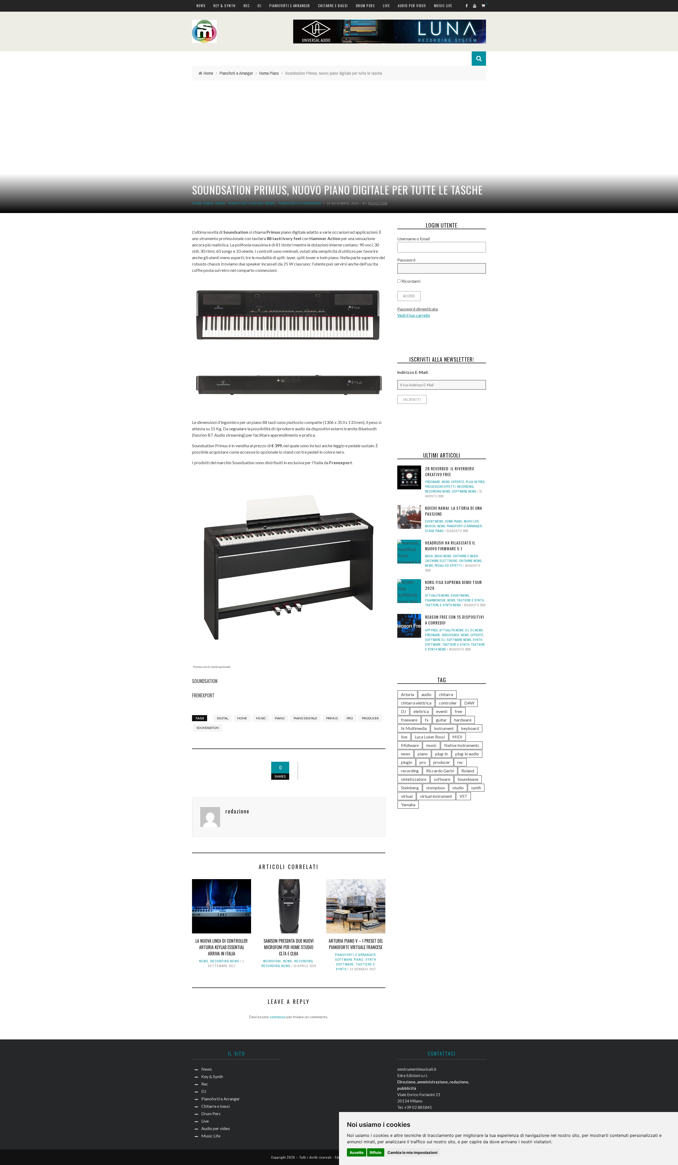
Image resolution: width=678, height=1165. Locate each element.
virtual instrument (436, 796)
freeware (409, 719)
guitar (441, 719)
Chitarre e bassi (333, 5)
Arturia (407, 694)
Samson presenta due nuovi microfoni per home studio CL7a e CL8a (289, 947)
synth (476, 787)
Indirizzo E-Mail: (413, 372)
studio (458, 787)
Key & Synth (224, 5)
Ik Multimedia (414, 728)
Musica (430, 526)
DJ (259, 5)
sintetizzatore (413, 779)
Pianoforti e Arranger (289, 5)
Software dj (435, 640)
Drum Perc (365, 5)
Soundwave (468, 779)
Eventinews (434, 521)
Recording (303, 961)
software (442, 779)
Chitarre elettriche (441, 561)
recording (410, 770)
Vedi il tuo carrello (413, 315)
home (242, 718)
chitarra (446, 694)
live (404, 736)
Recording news (224, 961)
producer (370, 718)
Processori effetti (440, 487)
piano (280, 718)
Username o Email (413, 238)
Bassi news (443, 556)
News (201, 5)
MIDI (457, 736)
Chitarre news (470, 561)
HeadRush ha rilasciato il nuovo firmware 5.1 (450, 546)
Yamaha (408, 804)
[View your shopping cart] (483, 5)
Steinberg (410, 787)
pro (350, 718)
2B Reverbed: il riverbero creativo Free (449, 471)
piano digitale (305, 718)
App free (431, 630)
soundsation (208, 728)
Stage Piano (434, 531)
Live (386, 5)
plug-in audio (467, 753)
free (458, 711)
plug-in (441, 753)
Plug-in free (475, 482)
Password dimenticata (417, 308)
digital (222, 718)
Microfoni (272, 961)
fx (427, 719)
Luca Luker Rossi (430, 736)
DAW (469, 702)
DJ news (476, 630)
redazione (378, 203)
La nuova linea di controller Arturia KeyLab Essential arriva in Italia (221, 947)
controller (448, 702)
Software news (464, 491)
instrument (444, 728)
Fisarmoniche (435, 600)
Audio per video (412, 5)
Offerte (457, 482)
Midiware (410, 745)
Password (406, 259)
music (261, 718)
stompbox (435, 787)
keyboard (470, 728)
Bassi (429, 556)
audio (426, 694)
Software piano (349, 960)
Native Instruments (461, 745)
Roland (467, 770)
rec (460, 762)
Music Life (443, 5)
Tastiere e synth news (443, 605)
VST (463, 796)
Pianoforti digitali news (251, 203)
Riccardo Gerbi (440, 770)
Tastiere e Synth (470, 600)
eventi (441, 711)
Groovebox (450, 635)
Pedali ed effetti (448, 566)
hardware (462, 719)
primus (332, 718)
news (405, 753)
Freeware (432, 482)
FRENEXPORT (203, 695)
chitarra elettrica (416, 702)
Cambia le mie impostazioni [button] (412, 1152)
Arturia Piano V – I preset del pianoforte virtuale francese (356, 944)
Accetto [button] (357, 1152)
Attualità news (437, 595)
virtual (407, 796)
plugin (406, 762)
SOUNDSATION (204, 680)
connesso (278, 1017)
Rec (247, 5)
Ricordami (410, 281)
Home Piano (202, 203)
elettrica (421, 711)
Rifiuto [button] (376, 1152)
